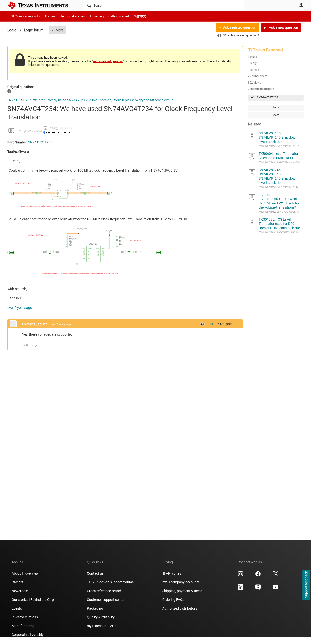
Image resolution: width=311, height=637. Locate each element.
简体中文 (140, 16)
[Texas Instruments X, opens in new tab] (275, 575)
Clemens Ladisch (35, 324)
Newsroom (20, 591)
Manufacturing (23, 626)
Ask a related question (239, 27)
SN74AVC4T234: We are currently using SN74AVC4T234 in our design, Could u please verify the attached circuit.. (91, 100)
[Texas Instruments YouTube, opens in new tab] (275, 589)
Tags (275, 107)
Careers (17, 582)
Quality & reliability (101, 617)
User (301, 5)
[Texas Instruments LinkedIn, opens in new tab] (240, 589)
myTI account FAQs (101, 626)
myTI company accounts (180, 582)
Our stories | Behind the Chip (33, 600)
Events (17, 608)
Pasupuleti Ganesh (29, 131)
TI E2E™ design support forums (110, 582)
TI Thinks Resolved (265, 49)
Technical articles (72, 16)
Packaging (95, 608)
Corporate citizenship (28, 635)
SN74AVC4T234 (267, 97)
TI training (97, 16)
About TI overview (25, 573)
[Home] (41, 5)
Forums (50, 16)
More (59, 30)
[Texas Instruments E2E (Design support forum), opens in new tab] (258, 589)
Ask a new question (283, 27)
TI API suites (171, 573)
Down (36, 346)
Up (24, 346)
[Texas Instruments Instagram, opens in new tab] (240, 575)
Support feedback (306, 584)
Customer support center (106, 600)
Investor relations (25, 617)
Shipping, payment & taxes (182, 591)
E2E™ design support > (25, 16)
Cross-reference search (104, 591)
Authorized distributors (179, 608)
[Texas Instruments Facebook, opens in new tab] (258, 575)
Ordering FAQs (173, 600)
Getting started (118, 16)
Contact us (95, 573)
